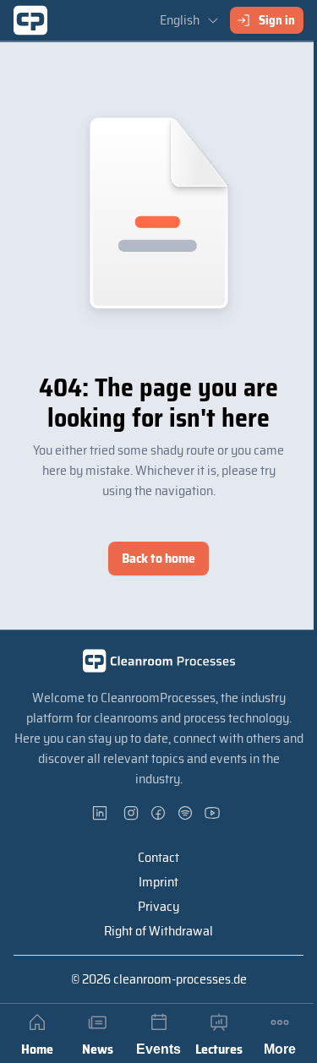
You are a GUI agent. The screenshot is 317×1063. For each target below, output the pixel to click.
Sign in (277, 20)
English (179, 19)
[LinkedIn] (104, 812)
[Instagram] (131, 812)
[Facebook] (158, 812)
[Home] (30, 20)
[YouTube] (213, 812)
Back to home (158, 558)
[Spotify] (185, 812)
